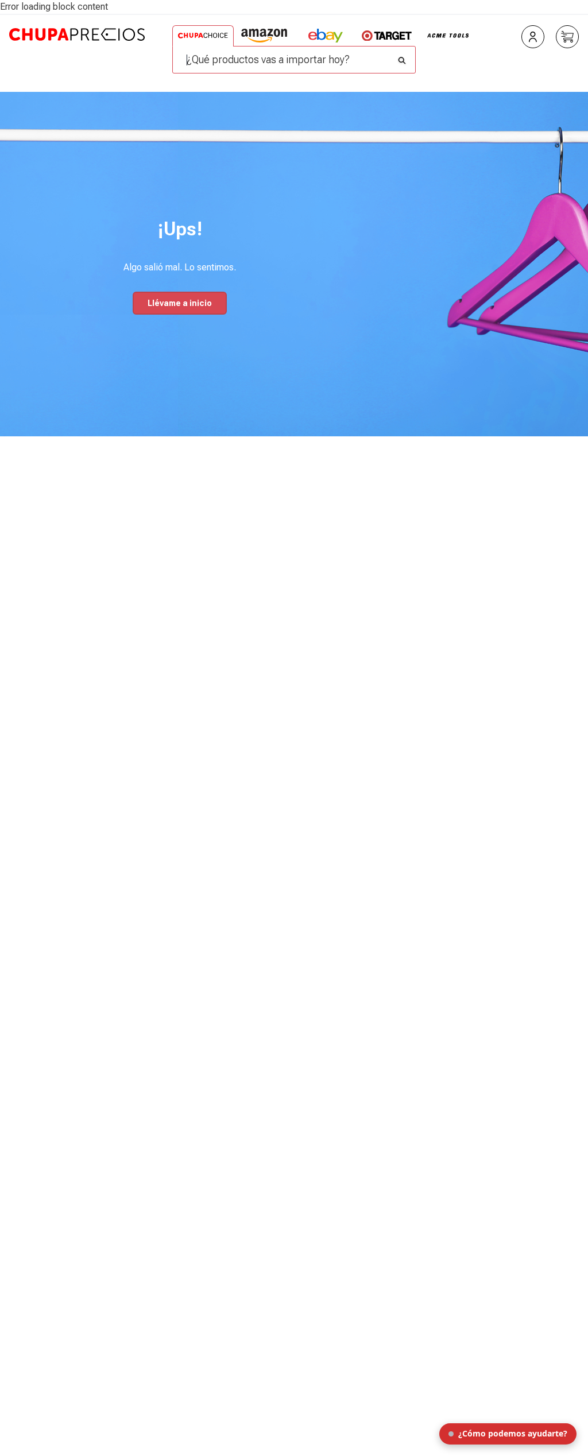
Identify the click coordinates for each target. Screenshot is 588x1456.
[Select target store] (386, 35)
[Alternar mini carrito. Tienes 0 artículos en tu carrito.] (567, 36)
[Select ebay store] (325, 35)
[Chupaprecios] (77, 54)
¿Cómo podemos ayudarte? (512, 1433)
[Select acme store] (448, 35)
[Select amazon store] (264, 35)
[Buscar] (402, 57)
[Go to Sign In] (532, 36)
